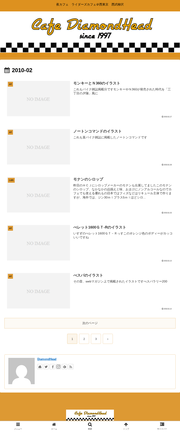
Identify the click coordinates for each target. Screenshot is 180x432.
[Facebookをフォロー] (52, 366)
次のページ (90, 323)
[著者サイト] (40, 366)
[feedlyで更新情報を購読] (64, 366)
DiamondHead (46, 359)
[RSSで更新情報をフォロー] (70, 366)
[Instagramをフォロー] (58, 366)
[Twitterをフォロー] (46, 366)
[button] (166, 376)
